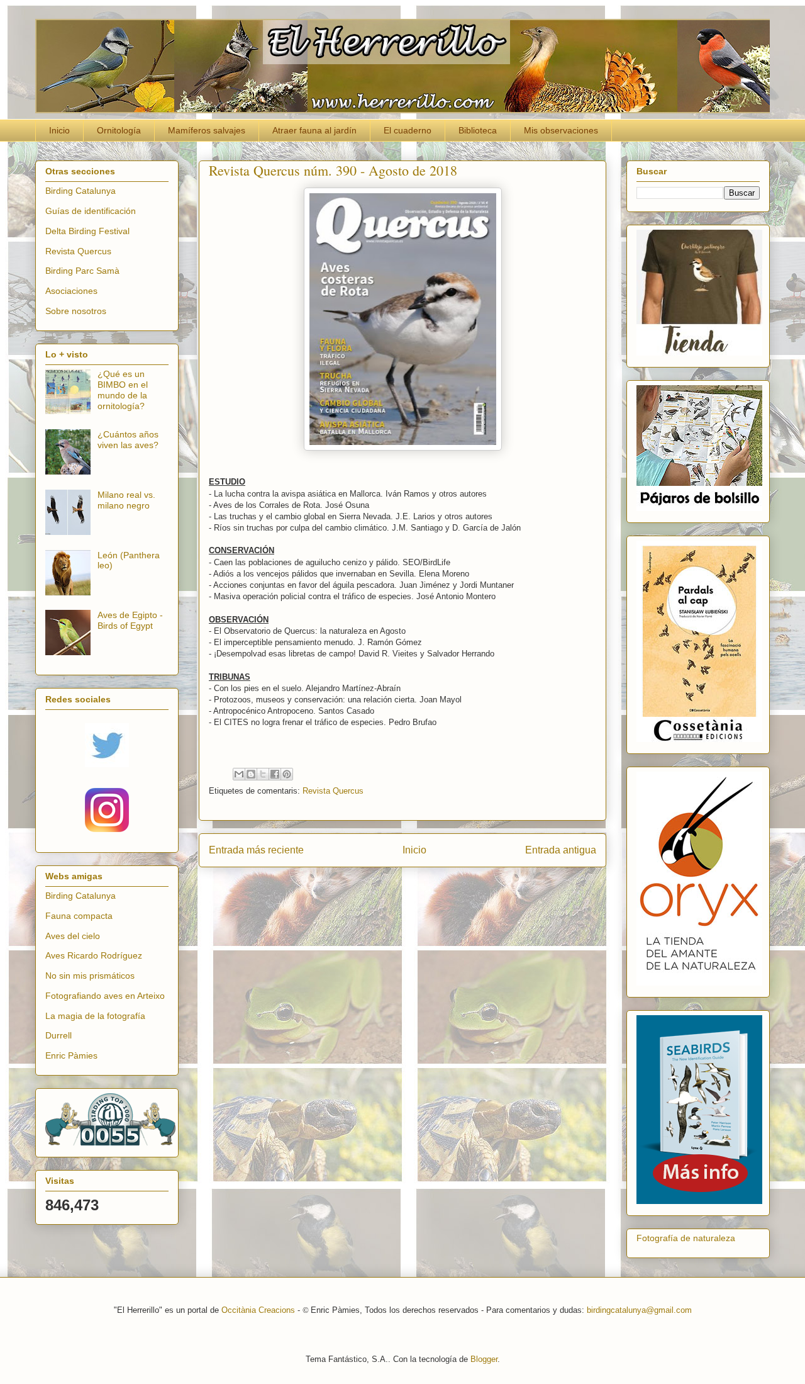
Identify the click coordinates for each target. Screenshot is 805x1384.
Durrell (58, 1035)
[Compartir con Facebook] (275, 774)
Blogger (483, 1359)
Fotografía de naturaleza (685, 1238)
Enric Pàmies (71, 1055)
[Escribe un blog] (251, 774)
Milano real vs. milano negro (126, 500)
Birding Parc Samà (82, 271)
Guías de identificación (90, 211)
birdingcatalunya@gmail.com (639, 1310)
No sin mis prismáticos (90, 975)
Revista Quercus (333, 791)
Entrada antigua (560, 850)
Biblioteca (477, 130)
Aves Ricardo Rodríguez (93, 955)
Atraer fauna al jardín (314, 130)
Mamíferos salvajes (206, 130)
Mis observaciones (561, 130)
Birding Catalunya (80, 191)
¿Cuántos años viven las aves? (127, 439)
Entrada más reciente (256, 850)
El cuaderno (407, 130)
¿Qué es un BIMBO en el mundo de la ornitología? (122, 389)
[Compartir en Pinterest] (286, 774)
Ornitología (119, 130)
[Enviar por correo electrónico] (239, 774)
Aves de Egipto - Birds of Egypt (130, 620)
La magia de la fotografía (95, 1016)
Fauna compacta (79, 916)
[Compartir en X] (263, 774)
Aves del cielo (72, 936)
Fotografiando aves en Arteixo (105, 996)
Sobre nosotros (75, 311)
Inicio (59, 130)
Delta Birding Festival (87, 231)
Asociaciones (71, 291)
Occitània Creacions (258, 1310)
